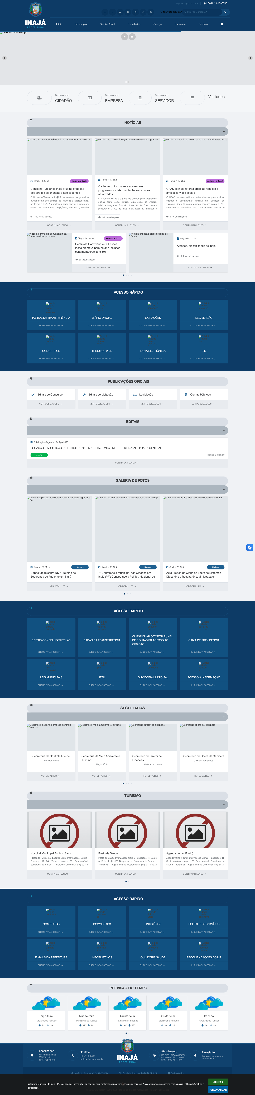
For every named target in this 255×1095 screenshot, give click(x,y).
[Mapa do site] (143, 12)
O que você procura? (171, 12)
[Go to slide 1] (126, 82)
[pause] (132, 36)
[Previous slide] (4, 58)
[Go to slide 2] (129, 82)
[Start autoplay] (124, 36)
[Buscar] (224, 12)
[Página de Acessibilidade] (150, 12)
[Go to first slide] (250, 58)
